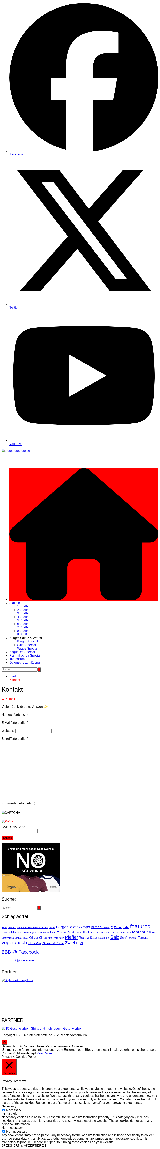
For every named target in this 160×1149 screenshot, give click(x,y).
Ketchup (95, 932)
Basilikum (32, 927)
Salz (114, 937)
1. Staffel (23, 606)
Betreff (15, 738)
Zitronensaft (49, 943)
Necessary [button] (9, 1106)
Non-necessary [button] (12, 1127)
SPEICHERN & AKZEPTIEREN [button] (24, 1145)
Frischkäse (17, 932)
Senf (123, 938)
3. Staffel (23, 613)
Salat (93, 938)
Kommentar (18, 803)
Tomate (143, 938)
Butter (96, 927)
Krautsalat (118, 932)
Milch (154, 932)
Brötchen (43, 927)
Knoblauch (106, 932)
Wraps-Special (27, 648)
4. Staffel (23, 617)
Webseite (8, 730)
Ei (112, 927)
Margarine (141, 932)
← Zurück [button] (8, 699)
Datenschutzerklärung (24, 662)
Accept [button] (31, 1053)
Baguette (22, 927)
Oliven (25, 938)
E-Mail (15, 722)
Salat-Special (26, 645)
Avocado (12, 927)
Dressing (105, 927)
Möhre (18, 937)
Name (15, 714)
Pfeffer (71, 937)
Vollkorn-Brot (34, 943)
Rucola (84, 938)
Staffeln (14, 603)
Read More (44, 1053)
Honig (86, 932)
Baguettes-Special (22, 652)
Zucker (60, 943)
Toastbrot (132, 938)
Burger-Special (27, 641)
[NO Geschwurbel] (42, 1028)
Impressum (17, 659)
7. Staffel (23, 627)
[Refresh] (9, 821)
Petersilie (58, 937)
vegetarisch (14, 942)
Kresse (127, 932)
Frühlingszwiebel (33, 932)
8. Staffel (23, 631)
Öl (81, 943)
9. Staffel (23, 634)
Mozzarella (8, 937)
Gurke (79, 932)
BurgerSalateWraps (73, 927)
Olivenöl (35, 938)
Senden (7, 838)
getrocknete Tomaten (55, 932)
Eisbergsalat (121, 927)
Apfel (4, 927)
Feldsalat (6, 932)
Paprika (47, 937)
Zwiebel (72, 942)
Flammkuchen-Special (25, 655)
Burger (52, 927)
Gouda (71, 932)
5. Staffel (23, 620)
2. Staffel (23, 610)
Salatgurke (103, 938)
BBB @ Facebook (20, 952)
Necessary (13, 1110)
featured (140, 926)
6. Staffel (23, 624)
